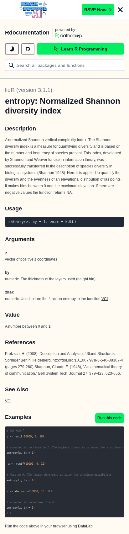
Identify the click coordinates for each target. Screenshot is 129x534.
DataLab (85, 526)
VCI (104, 299)
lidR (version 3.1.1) (28, 90)
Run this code (109, 418)
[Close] (120, 9)
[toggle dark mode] (12, 49)
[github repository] (27, 49)
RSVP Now (95, 9)
